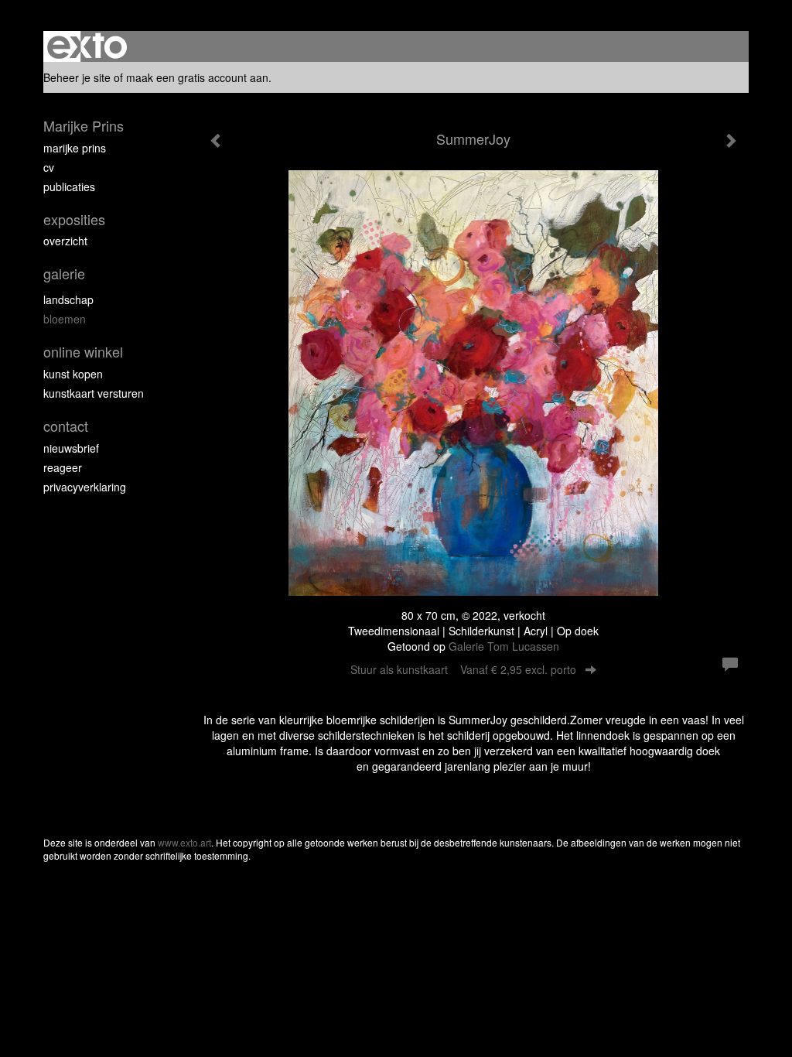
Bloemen (64, 319)
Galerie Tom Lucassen (504, 646)
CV (48, 167)
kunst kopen (73, 373)
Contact (65, 426)
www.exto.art (184, 842)
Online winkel (83, 351)
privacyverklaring (84, 486)
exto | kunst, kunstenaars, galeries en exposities (87, 46)
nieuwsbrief (71, 448)
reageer (62, 467)
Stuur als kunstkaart (463, 669)
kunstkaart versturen (93, 393)
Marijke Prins (83, 125)
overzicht (65, 240)
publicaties (69, 186)
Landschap (68, 299)
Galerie (64, 273)
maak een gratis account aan (197, 77)
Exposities (74, 219)
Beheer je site (77, 77)
